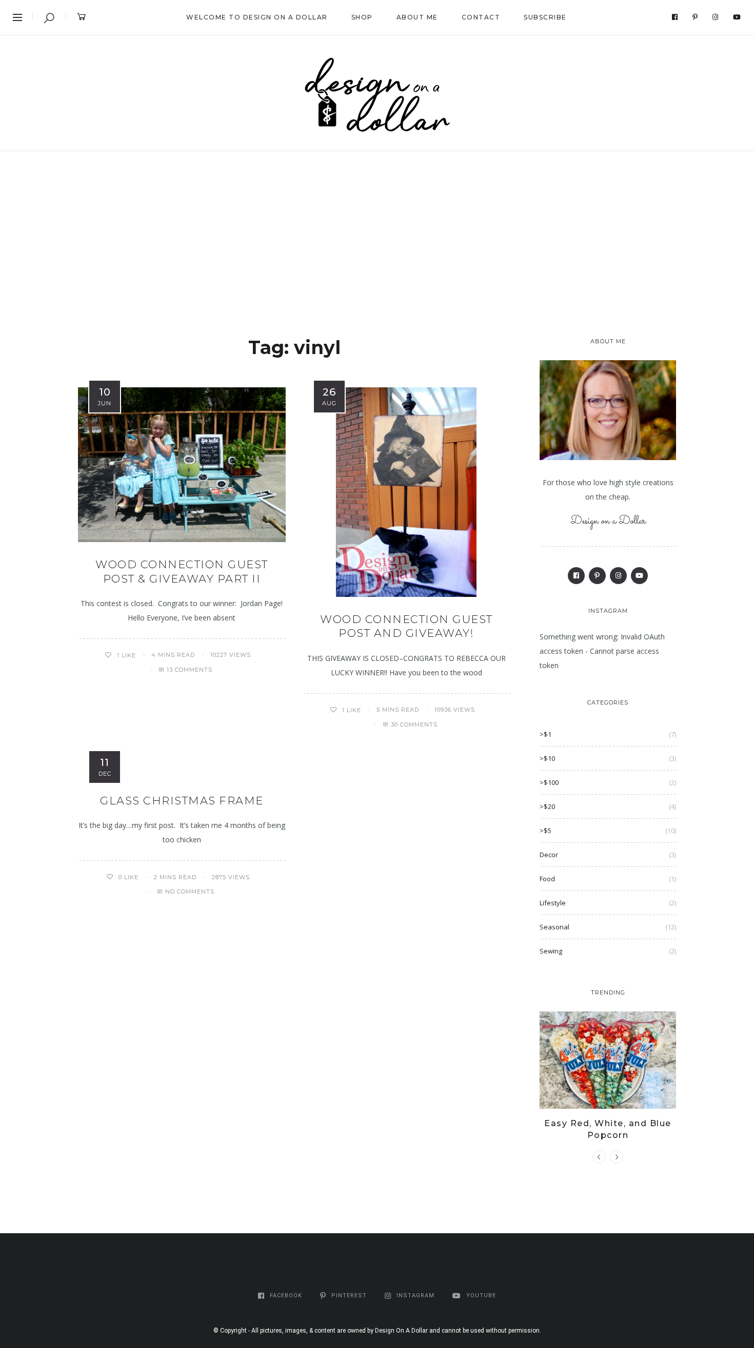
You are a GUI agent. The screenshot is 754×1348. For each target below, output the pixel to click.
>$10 (547, 758)
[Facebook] (675, 17)
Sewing (551, 951)
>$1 (545, 734)
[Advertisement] (377, 228)
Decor (549, 854)
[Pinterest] (695, 17)
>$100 (549, 782)
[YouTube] (737, 17)
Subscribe (545, 17)
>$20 (547, 806)
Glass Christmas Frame (182, 800)
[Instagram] (715, 17)
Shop (362, 17)
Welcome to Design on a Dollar (257, 17)
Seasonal (554, 926)
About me (417, 17)
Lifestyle (553, 902)
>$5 (545, 830)
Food (547, 878)
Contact (481, 17)
